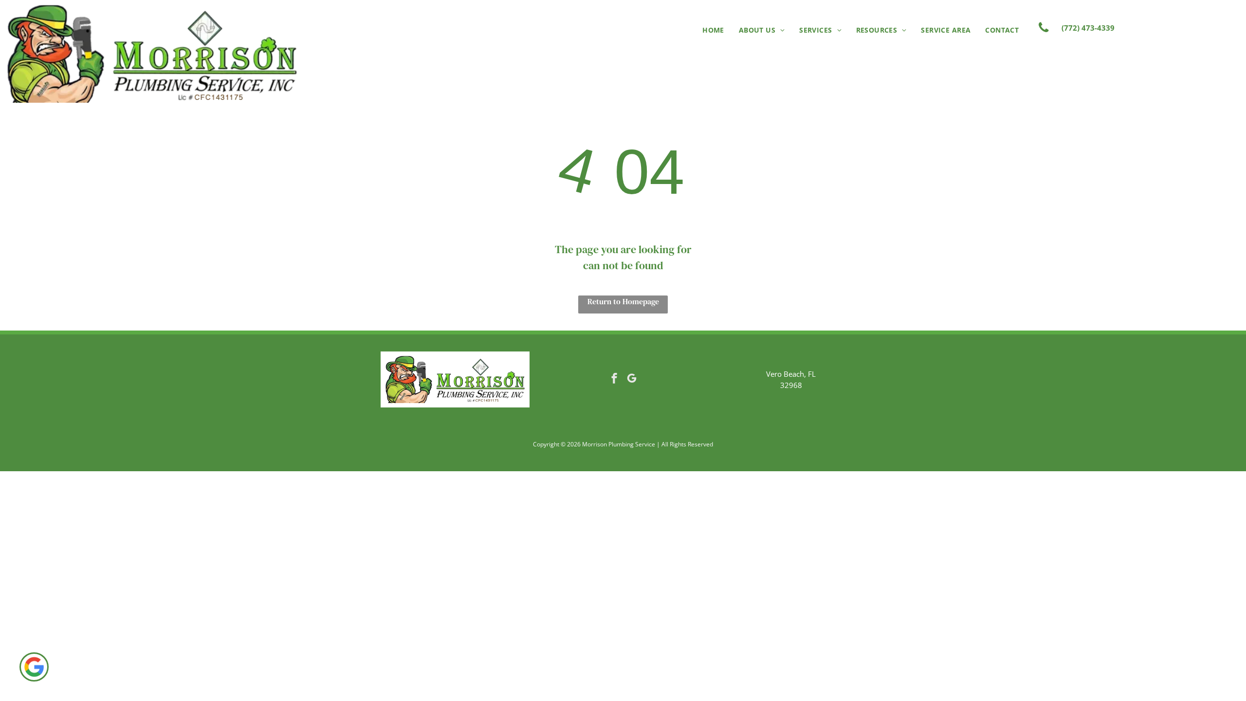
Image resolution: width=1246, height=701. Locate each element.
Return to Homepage (623, 301)
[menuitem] (713, 29)
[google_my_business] (632, 379)
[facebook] (614, 379)
